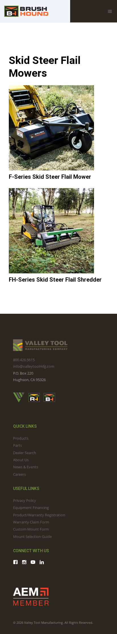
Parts (17, 445)
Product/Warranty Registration (39, 514)
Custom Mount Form (31, 529)
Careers (19, 474)
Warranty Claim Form (31, 522)
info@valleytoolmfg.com (33, 366)
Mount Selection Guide (32, 536)
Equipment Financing (31, 507)
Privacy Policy (24, 500)
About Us (21, 459)
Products (20, 438)
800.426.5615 (24, 359)
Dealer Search (24, 452)
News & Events (25, 466)
